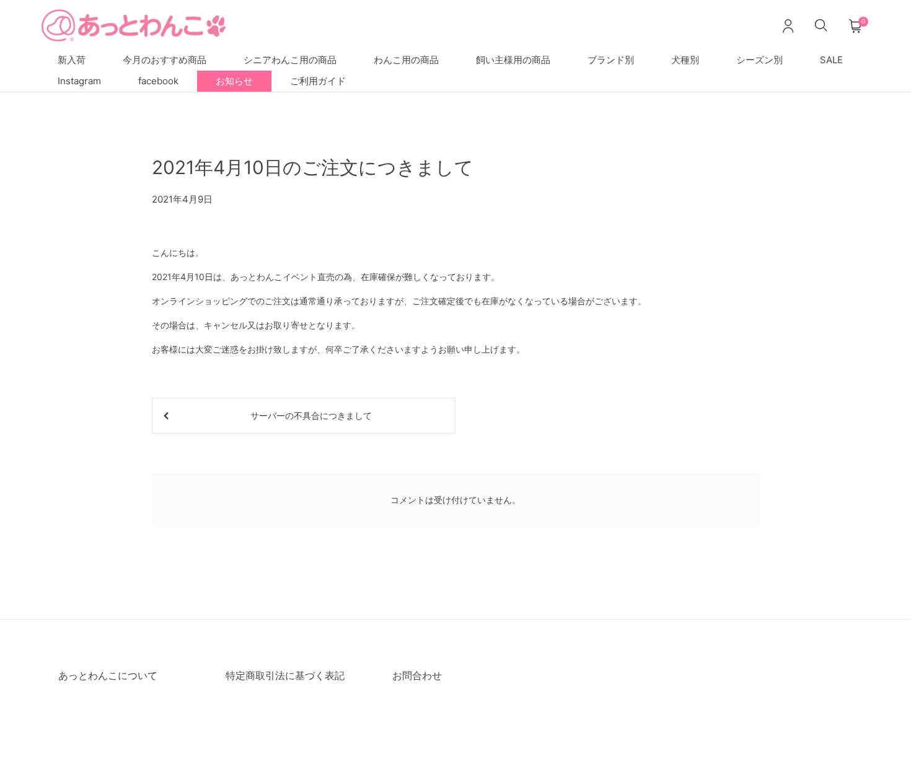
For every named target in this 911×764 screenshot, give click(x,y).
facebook (158, 81)
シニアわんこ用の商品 (290, 60)
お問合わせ (417, 675)
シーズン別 (759, 60)
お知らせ (234, 81)
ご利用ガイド (318, 81)
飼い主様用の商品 (513, 60)
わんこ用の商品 (406, 60)
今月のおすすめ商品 (164, 60)
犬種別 (685, 60)
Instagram (79, 81)
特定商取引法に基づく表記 (285, 675)
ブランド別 (611, 60)
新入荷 (72, 60)
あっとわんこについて (107, 675)
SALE (831, 60)
